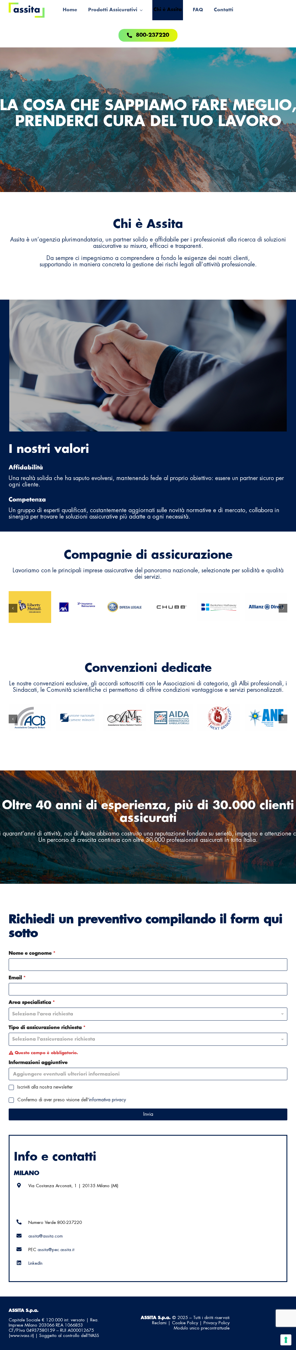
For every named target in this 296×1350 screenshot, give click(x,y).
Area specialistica (32, 1002)
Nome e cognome (32, 953)
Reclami (159, 1323)
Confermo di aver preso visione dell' (71, 1100)
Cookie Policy (185, 1323)
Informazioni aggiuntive (38, 1062)
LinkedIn (35, 1263)
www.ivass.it (21, 1336)
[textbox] (146, 1039)
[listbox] (148, 1014)
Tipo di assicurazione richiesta (47, 1027)
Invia (148, 1114)
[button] (13, 608)
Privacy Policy (217, 1323)
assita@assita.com (45, 1236)
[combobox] (148, 1039)
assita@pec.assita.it (56, 1250)
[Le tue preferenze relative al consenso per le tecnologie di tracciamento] (285, 1339)
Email (17, 977)
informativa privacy (107, 1100)
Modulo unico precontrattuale (202, 1328)
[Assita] (27, 5)
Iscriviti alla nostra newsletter (45, 1087)
